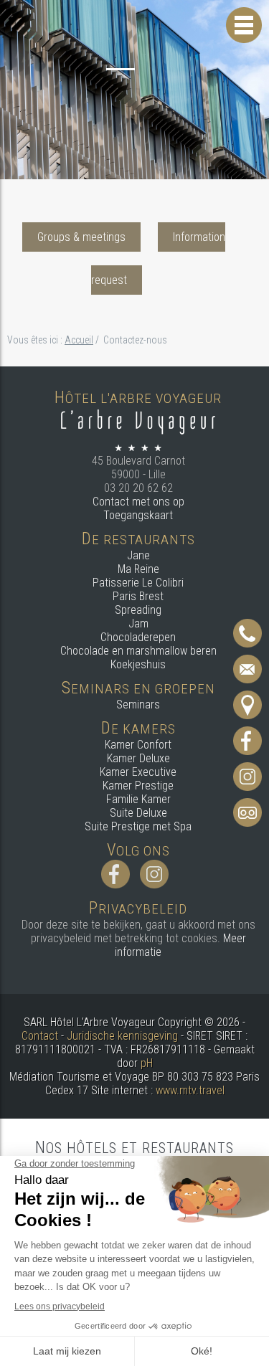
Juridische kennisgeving (122, 1036)
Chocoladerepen (138, 637)
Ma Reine (138, 569)
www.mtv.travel (190, 1090)
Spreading (138, 610)
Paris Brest (138, 596)
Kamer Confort (138, 744)
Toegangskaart (138, 515)
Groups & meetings (81, 237)
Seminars (138, 704)
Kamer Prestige (138, 785)
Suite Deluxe (138, 813)
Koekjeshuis (138, 664)
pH (147, 1063)
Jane (138, 555)
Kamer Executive (138, 772)
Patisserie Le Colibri (138, 582)
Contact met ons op (138, 501)
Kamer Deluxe (138, 758)
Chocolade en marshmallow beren (138, 651)
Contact (40, 1036)
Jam (138, 623)
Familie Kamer (138, 799)
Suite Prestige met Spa (138, 826)
